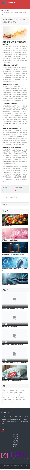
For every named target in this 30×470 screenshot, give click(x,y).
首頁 (2, 10)
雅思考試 (21, 397)
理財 (16, 197)
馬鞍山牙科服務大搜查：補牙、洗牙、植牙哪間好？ (14, 362)
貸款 (20, 399)
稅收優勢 (20, 392)
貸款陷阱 (22, 390)
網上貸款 (17, 390)
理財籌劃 (5, 395)
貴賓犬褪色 (16, 395)
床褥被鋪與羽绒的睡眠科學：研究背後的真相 (13, 308)
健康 (17, 399)
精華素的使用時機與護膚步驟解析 (10, 240)
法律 (4, 390)
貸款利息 (24, 399)
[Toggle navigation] (3, 6)
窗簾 (7, 392)
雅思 (17, 397)
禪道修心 (15, 434)
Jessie (4, 190)
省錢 (13, 397)
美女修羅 (15, 436)
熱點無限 (7, 10)
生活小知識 (12, 390)
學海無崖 (15, 440)
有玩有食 (15, 438)
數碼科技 (15, 446)
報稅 (16, 392)
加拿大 (9, 399)
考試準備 (5, 399)
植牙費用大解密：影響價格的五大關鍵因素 (12, 344)
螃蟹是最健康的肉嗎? (7, 225)
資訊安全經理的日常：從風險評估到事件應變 (13, 254)
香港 (7, 390)
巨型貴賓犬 (10, 395)
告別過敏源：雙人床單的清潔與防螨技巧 (12, 380)
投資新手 (11, 197)
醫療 (13, 399)
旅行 (4, 397)
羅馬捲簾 (11, 392)
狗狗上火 (22, 395)
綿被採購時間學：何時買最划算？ (10, 326)
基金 (6, 197)
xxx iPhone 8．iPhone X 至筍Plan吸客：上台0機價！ (15, 417)
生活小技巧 (9, 397)
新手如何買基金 (11, 123)
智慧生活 (15, 442)
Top (26, 457)
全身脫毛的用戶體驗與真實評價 (9, 284)
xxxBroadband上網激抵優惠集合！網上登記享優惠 (14, 419)
